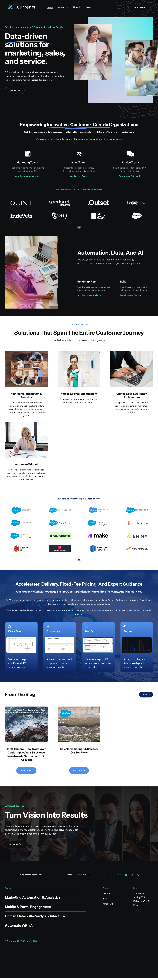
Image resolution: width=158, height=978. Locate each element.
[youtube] (119, 875)
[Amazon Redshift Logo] (98, 546)
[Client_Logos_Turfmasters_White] (98, 213)
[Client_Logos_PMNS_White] (137, 201)
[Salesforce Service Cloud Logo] (137, 508)
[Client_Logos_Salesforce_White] (137, 213)
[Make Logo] (98, 533)
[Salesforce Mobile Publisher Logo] (21, 533)
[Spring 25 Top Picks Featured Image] (79, 707)
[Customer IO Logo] (60, 533)
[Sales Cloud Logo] (21, 520)
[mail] (131, 875)
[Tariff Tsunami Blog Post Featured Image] (26, 707)
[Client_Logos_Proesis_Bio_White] (60, 213)
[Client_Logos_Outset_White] (98, 200)
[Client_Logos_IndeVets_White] (21, 213)
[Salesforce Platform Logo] (21, 508)
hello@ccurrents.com (32, 874)
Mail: (19, 874)
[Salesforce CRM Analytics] (98, 520)
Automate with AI (26, 464)
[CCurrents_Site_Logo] (21, 5)
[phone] (138, 875)
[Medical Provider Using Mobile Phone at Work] (79, 352)
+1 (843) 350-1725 (82, 874)
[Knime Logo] (137, 533)
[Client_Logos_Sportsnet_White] (60, 200)
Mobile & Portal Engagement (79, 393)
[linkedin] (125, 875)
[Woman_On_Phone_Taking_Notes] (26, 423)
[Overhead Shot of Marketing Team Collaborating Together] (26, 352)
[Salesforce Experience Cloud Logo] (98, 508)
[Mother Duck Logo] (137, 546)
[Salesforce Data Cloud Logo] (60, 520)
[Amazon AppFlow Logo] (60, 546)
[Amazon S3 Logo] (21, 546)
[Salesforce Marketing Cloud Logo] (60, 508)
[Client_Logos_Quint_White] (21, 200)
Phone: (71, 874)
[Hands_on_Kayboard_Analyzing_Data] (131, 352)
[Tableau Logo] (137, 520)
